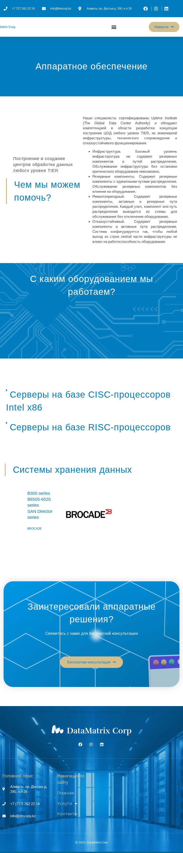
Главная (65, 793)
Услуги (64, 803)
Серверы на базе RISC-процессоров (90, 427)
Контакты (67, 813)
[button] (114, 27)
